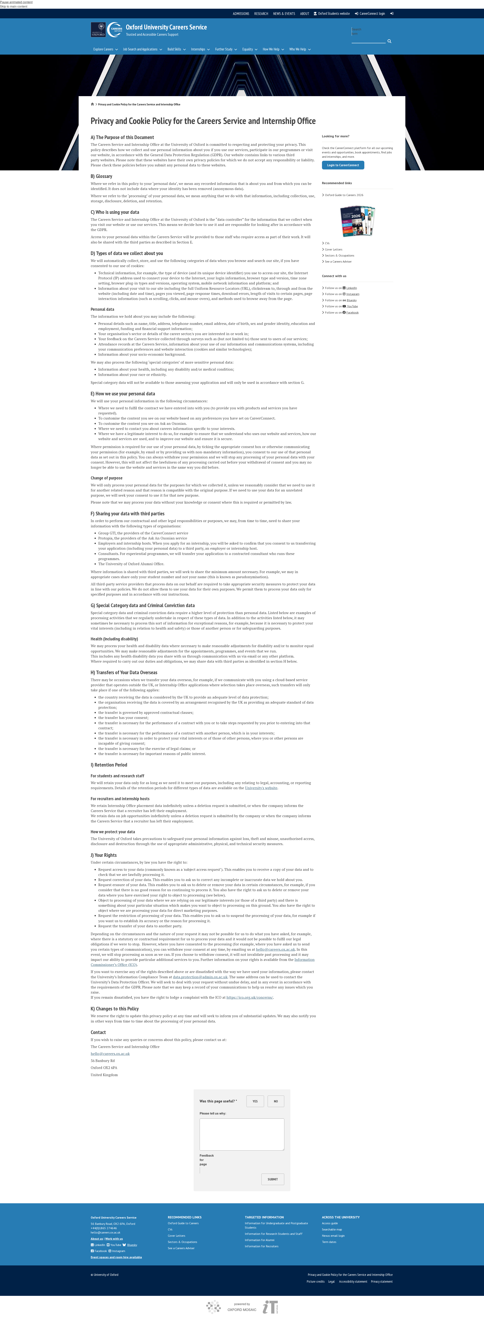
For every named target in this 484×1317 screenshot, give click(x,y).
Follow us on (341, 288)
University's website (261, 787)
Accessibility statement (353, 1281)
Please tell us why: (213, 1113)
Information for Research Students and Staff (273, 1234)
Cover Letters (333, 249)
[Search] (389, 39)
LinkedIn (100, 1245)
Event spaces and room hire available (116, 1257)
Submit (273, 1179)
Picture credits (316, 1281)
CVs (327, 243)
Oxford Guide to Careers (183, 1223)
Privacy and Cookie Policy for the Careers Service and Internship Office (350, 1274)
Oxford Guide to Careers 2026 (344, 195)
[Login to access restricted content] (391, 13)
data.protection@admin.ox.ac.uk (200, 977)
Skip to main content (13, 6)
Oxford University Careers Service (166, 26)
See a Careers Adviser (338, 261)
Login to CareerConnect (343, 165)
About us (97, 1238)
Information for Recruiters (261, 1246)
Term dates (329, 1242)
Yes (255, 1101)
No (276, 1101)
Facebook (101, 1251)
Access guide (330, 1223)
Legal (331, 1281)
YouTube (115, 1245)
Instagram (118, 1251)
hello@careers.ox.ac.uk (275, 949)
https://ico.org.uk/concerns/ (249, 997)
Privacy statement (382, 1281)
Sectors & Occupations (339, 255)
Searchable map (332, 1229)
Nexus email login (333, 1235)
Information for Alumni (259, 1240)
